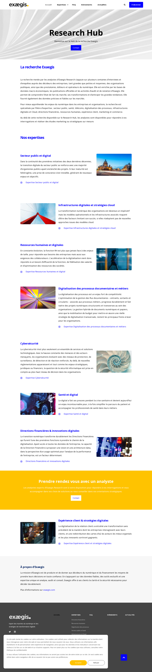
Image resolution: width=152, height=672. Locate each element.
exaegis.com (49, 590)
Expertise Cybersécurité (37, 377)
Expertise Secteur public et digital (42, 182)
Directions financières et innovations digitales (48, 461)
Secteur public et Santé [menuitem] (79, 630)
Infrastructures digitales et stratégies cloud (94, 228)
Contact (76, 48)
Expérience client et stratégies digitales (92, 543)
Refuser (96, 663)
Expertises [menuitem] (61, 5)
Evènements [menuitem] (86, 5)
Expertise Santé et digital (76, 413)
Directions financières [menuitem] (78, 620)
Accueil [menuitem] (48, 5)
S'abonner (136, 5)
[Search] (125, 4)
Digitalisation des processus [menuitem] (80, 627)
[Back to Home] (19, 6)
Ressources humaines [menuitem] (78, 623)
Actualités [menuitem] (102, 5)
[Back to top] (124, 657)
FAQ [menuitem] (74, 5)
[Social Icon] (10, 632)
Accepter (78, 663)
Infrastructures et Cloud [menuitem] (79, 634)
